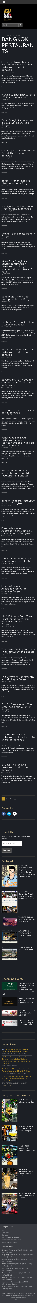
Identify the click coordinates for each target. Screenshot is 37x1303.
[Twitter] (9, 814)
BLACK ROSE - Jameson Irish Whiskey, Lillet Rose (26, 1148)
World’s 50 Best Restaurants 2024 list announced (18, 96)
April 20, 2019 (5, 301)
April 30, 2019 (5, 274)
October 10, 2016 (6, 593)
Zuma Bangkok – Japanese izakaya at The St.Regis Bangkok (17, 123)
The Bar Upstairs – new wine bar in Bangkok (18, 411)
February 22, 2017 (7, 535)
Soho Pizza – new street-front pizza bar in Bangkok (17, 298)
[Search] (4, 2)
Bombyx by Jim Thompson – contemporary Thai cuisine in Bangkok (18, 382)
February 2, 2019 (6, 387)
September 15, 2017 (7, 478)
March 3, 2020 (6, 238)
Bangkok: (4, 1259)
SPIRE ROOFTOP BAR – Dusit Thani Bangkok (26, 950)
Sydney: (4, 1286)
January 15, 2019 (6, 415)
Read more (4, 86)
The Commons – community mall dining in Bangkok (17, 678)
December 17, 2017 (7, 447)
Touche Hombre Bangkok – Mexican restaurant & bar (17, 559)
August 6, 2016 (6, 681)
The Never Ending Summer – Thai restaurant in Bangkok (18, 650)
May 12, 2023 (5, 127)
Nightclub (25, 1250)
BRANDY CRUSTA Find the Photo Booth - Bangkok (25, 1129)
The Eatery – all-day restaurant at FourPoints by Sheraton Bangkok (18, 737)
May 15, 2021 (5, 185)
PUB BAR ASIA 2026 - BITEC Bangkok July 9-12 (26, 1013)
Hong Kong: (5, 1255)
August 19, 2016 (6, 654)
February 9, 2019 (6, 357)
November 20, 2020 (7, 211)
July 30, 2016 (5, 711)
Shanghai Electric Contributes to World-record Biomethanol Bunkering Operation (15, 1050)
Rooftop (4, 1252)
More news (6, 1086)
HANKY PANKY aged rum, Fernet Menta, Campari (26, 1196)
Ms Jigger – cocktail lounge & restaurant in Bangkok (17, 207)
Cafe (31, 1250)
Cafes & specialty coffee (9, 1242)
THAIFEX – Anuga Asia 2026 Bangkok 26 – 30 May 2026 (26, 1023)
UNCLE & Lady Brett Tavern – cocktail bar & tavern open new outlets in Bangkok (18, 620)
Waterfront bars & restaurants (11, 1240)
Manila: (4, 1273)
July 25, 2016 (5, 772)
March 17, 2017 (6, 505)
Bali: (3, 1268)
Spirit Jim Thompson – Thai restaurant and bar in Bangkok (17, 352)
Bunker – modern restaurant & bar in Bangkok (18, 502)
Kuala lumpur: (6, 1282)
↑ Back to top (18, 1299)
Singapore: (5, 1250)
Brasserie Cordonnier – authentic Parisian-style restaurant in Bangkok (15, 473)
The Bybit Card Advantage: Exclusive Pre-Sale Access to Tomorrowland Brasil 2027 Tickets (16, 1070)
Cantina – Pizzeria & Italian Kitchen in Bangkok (17, 323)
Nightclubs (5, 1235)
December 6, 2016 (7, 563)
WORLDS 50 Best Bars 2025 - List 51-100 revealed (26, 919)
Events (10, 1252)
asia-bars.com (29, 1295)
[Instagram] (15, 814)
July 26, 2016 (5, 742)
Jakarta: (4, 1264)
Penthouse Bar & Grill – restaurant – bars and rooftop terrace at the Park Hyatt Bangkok (18, 442)
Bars (3, 1230)
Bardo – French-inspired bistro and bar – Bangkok (16, 182)
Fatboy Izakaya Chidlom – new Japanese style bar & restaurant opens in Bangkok (16, 66)
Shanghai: (5, 1277)
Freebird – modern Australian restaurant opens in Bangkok (14, 589)
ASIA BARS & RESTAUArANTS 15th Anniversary (25, 933)
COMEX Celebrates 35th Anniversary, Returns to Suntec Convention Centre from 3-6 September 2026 (16, 1079)
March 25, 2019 (6, 327)
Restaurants (5, 1233)
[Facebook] (4, 814)
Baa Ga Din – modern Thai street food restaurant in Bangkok (17, 707)
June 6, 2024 (5, 99)
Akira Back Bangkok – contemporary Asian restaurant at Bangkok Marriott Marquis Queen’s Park (17, 266)
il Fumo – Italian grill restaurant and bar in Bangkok (14, 767)
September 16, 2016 (7, 626)
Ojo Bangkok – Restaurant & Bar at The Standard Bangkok (18, 153)
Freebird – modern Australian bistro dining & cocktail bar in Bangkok (17, 531)
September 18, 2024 (8, 72)
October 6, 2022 (6, 158)
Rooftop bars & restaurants (10, 1237)
